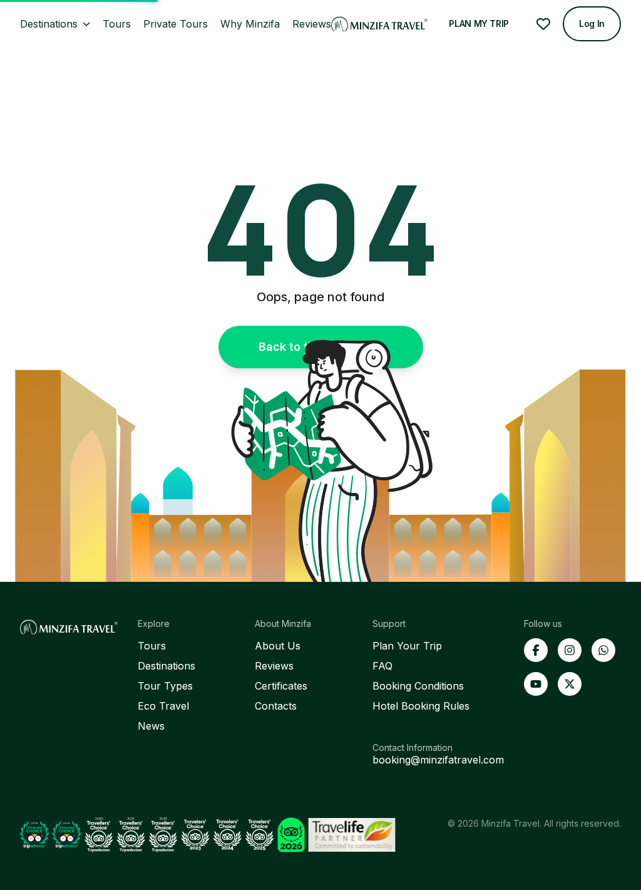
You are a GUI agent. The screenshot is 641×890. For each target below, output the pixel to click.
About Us (277, 645)
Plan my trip (479, 23)
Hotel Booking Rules (420, 706)
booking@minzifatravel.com (438, 759)
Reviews (274, 666)
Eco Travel (163, 706)
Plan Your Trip (407, 645)
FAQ (382, 666)
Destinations (166, 666)
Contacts (276, 706)
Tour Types (165, 686)
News (151, 726)
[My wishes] (543, 24)
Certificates (281, 686)
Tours (152, 645)
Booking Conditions (418, 686)
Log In (592, 23)
